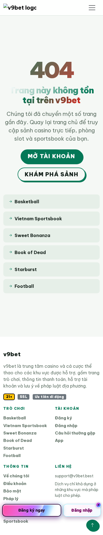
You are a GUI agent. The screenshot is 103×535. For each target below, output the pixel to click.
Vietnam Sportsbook (25, 425)
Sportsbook (15, 521)
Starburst (13, 448)
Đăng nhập (66, 425)
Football (12, 455)
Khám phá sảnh (51, 174)
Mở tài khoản (51, 156)
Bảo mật (12, 491)
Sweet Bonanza (20, 433)
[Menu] (92, 7)
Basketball (14, 417)
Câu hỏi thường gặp (75, 433)
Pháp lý (10, 498)
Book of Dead (17, 440)
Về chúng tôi (16, 475)
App (59, 440)
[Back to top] (92, 525)
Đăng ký (63, 417)
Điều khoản (14, 483)
